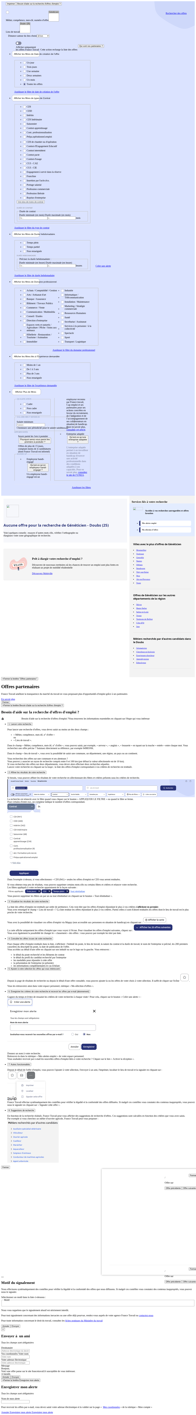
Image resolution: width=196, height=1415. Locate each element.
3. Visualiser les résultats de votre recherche (28, 901)
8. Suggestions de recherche (21, 1110)
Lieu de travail (13, 32)
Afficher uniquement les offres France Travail (46, 48)
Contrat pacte (33, 154)
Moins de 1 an (33, 365)
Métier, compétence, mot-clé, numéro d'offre (27, 20)
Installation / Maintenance (77, 301)
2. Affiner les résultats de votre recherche (27, 772)
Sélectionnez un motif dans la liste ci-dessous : (23, 1297)
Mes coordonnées (111, 1407)
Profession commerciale (38, 189)
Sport (67, 337)
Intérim (30, 115)
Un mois (31, 79)
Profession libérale (35, 193)
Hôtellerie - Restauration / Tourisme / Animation (39, 336)
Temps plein (32, 242)
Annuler (5, 1326)
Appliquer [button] (36, 91)
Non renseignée (34, 251)
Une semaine (33, 71)
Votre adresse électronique (13, 1359)
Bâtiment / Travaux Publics (40, 303)
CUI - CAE (32, 163)
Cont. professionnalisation (39, 132)
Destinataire (7, 1347)
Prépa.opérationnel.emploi (39, 136)
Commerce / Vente (36, 307)
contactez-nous (146, 1315)
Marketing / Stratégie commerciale (75, 307)
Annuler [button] (16, 1412)
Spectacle (69, 333)
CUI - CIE (32, 167)
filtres (25, 392)
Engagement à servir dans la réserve (44, 172)
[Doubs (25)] (25, 24)
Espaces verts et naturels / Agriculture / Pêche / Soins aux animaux (42, 327)
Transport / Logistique (75, 341)
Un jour (30, 62)
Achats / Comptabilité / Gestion (42, 290)
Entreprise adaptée (75, 434)
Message (5, 1365)
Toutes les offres (34, 84)
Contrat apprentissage (37, 128)
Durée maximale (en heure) (59, 262)
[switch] (18, 43)
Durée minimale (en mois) (32, 215)
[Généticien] (54, 12)
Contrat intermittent (36, 150)
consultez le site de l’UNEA (76, 473)
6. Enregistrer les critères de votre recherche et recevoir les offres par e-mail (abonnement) (49, 991)
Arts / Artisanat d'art (36, 294)
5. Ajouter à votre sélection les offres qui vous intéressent (34, 969)
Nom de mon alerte (10, 1398)
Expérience (27, 356)
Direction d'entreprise (37, 320)
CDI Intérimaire (34, 119)
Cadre (29, 404)
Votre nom (23, 1353)
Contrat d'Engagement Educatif (42, 146)
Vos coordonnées (9, 1353)
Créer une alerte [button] (103, 266)
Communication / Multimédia (41, 312)
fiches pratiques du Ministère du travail (84, 1320)
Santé (67, 317)
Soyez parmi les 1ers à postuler (33, 436)
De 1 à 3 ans (33, 369)
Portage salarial (34, 185)
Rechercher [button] (176, 13)
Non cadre (32, 408)
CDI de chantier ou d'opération (42, 142)
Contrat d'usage (34, 159)
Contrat (27, 98)
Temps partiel (33, 247)
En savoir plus (8, 699)
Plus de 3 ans (33, 373)
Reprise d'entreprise (36, 197)
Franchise (31, 176)
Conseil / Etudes (34, 316)
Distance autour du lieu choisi (22, 35)
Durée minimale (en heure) (32, 262)
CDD (29, 111)
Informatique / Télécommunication (74, 296)
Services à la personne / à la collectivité (78, 327)
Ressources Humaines (75, 313)
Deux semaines (34, 75)
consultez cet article (75, 429)
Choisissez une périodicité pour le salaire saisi (39, 427)
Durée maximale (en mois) (57, 215)
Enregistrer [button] (42, 1412)
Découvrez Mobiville (42, 573)
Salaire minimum (25, 422)
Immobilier (32, 341)
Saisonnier (32, 123)
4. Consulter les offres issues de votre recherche (30, 938)
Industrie (69, 290)
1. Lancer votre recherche (20, 724)
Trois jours (32, 67)
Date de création (27, 54)
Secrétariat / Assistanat (75, 321)
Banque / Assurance (36, 299)
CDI (29, 106)
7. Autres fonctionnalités (19, 1064)
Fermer (5, 702)
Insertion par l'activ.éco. (38, 180)
